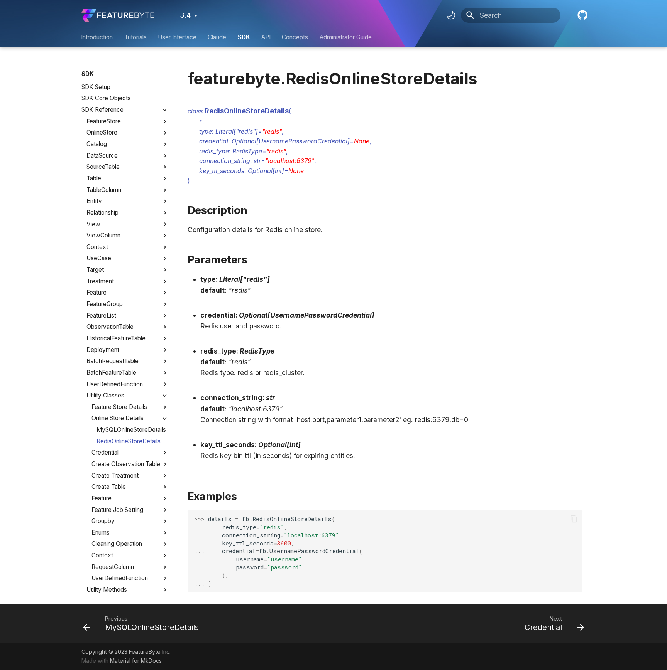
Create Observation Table (125, 464)
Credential (105, 452)
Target (95, 269)
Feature (96, 292)
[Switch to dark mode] (450, 15)
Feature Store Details (119, 407)
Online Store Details (117, 418)
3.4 (185, 15)
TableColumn (103, 190)
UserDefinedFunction (114, 384)
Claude (217, 37)
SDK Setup (95, 87)
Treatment (100, 281)
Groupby (103, 521)
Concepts (295, 37)
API (266, 37)
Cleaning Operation (116, 543)
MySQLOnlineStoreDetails (131, 429)
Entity (94, 201)
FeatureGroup (104, 304)
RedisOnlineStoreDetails (128, 441)
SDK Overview (101, 75)
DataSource (102, 155)
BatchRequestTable (112, 361)
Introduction (97, 37)
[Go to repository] (581, 15)
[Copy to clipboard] (574, 519)
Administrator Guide (346, 37)
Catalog (96, 144)
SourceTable (103, 166)
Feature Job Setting (117, 509)
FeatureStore (103, 121)
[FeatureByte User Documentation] (118, 15)
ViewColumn (103, 235)
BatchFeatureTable (111, 372)
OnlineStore (101, 132)
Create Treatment (115, 475)
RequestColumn (112, 567)
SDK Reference (102, 109)
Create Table (108, 486)
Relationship (102, 212)
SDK (244, 37)
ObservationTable (110, 326)
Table (93, 178)
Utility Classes (105, 395)
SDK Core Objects (106, 98)
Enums (100, 532)
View (93, 224)
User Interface (177, 37)
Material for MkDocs (136, 660)
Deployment (102, 350)
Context (97, 247)
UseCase (98, 258)
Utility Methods (106, 589)
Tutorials (135, 37)
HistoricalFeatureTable (116, 338)
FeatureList (101, 315)
